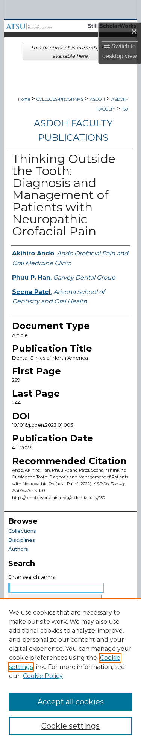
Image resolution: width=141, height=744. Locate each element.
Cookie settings (70, 725)
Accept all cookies (71, 701)
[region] (70, 671)
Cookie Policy (43, 675)
